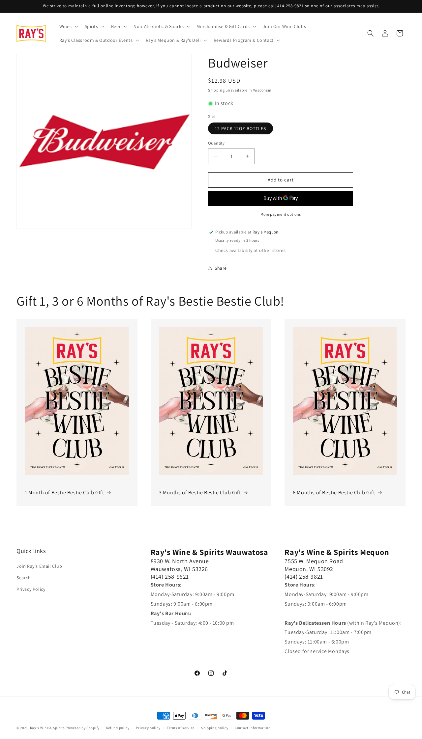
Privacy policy (148, 727)
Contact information (252, 727)
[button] (68, 26)
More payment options (280, 214)
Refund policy (118, 727)
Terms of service (181, 727)
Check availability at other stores (250, 250)
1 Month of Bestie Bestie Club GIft (64, 492)
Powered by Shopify (83, 727)
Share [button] (221, 268)
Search (23, 578)
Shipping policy (214, 727)
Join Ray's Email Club (39, 566)
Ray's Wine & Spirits (47, 727)
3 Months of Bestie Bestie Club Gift (200, 492)
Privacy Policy (30, 589)
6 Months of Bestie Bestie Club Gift (334, 492)
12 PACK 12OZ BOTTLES (240, 128)
